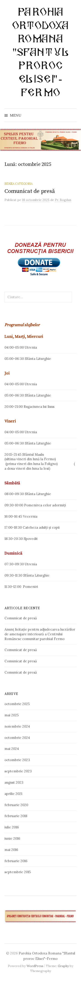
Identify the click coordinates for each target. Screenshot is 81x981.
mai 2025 (11, 715)
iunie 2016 (12, 838)
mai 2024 (11, 748)
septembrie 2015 (17, 872)
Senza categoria (18, 183)
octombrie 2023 (17, 760)
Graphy (63, 966)
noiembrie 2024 (17, 726)
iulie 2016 (11, 827)
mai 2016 (11, 850)
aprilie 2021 (13, 794)
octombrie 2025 (17, 704)
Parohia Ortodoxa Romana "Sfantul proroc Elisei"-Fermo (40, 52)
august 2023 (13, 782)
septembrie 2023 (18, 771)
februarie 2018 (15, 816)
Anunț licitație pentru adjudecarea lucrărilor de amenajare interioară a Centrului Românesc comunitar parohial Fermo (39, 634)
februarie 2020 (16, 805)
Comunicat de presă (29, 191)
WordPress (35, 966)
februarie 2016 (15, 861)
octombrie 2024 (17, 737)
